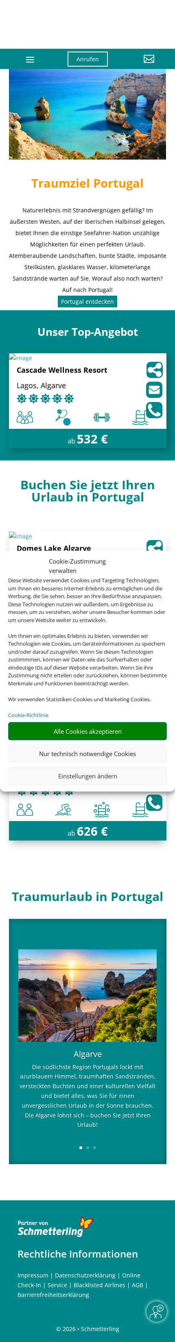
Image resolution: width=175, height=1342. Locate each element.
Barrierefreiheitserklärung (53, 1295)
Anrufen (88, 59)
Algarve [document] (88, 1054)
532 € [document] (92, 439)
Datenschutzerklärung (85, 1275)
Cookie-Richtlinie (28, 715)
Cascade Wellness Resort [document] (62, 370)
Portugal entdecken (87, 301)
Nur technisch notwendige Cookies (87, 754)
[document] (87, 493)
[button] (137, 65)
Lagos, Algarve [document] (41, 386)
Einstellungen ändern (87, 776)
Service (57, 1285)
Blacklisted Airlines (99, 1285)
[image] (20, 358)
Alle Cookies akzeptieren (88, 731)
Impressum (33, 1275)
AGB (137, 1285)
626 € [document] (92, 831)
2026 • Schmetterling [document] (90, 1329)
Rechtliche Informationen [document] (78, 1254)
